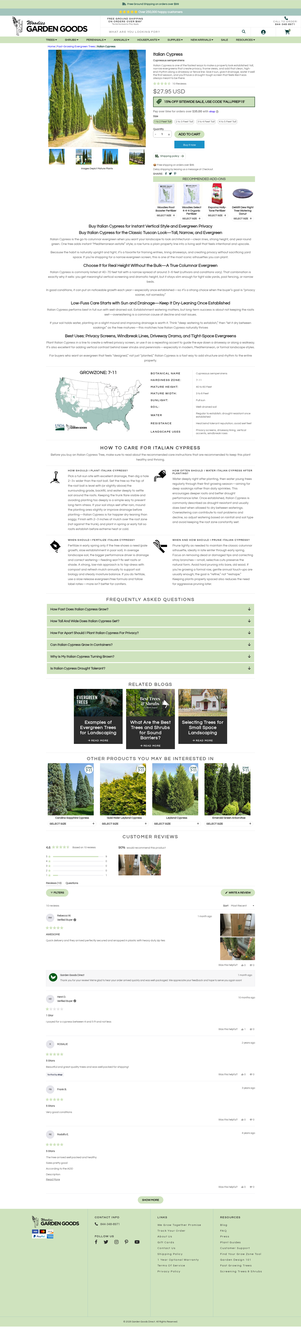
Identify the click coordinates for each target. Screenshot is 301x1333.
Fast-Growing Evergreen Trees (76, 46)
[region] (140, 865)
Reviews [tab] (53, 883)
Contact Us (166, 1248)
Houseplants (147, 39)
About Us (164, 1236)
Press (224, 1236)
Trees (50, 39)
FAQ (223, 1230)
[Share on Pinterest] (175, 173)
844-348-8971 (285, 24)
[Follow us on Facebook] (96, 1242)
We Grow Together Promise (179, 1225)
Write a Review (241, 893)
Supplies (174, 39)
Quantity (158, 129)
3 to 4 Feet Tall (206, 121)
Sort (226, 905)
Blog (224, 1225)
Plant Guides (230, 1242)
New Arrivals (201, 39)
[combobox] (175, 32)
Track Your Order (171, 1230)
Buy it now (189, 144)
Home (51, 46)
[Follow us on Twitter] (106, 1242)
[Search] (243, 32)
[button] (204, 84)
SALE (224, 39)
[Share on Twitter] (170, 173)
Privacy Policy (169, 1271)
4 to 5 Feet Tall (227, 121)
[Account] (263, 32)
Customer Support (235, 1248)
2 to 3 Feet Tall (184, 121)
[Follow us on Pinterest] (126, 1242)
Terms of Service (171, 1265)
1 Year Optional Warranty (178, 1259)
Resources (244, 39)
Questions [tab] (72, 883)
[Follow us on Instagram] (116, 1242)
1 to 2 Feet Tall (162, 121)
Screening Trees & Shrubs (241, 1271)
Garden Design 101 (236, 1259)
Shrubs (71, 39)
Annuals (121, 39)
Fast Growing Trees (236, 1265)
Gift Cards (165, 1242)
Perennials (95, 39)
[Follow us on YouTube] (137, 1242)
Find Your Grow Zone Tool (240, 1254)
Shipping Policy (170, 1254)
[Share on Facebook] (166, 173)
